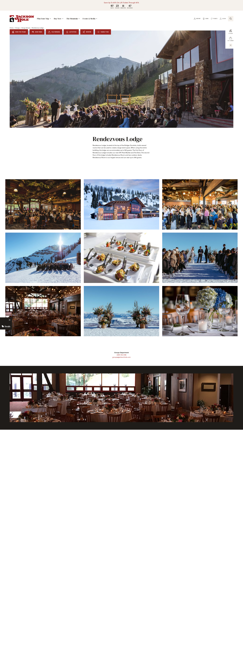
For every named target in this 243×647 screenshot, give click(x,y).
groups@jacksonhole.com (121, 357)
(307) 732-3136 (121, 355)
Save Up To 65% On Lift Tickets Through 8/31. (121, 3)
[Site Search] (230, 18)
